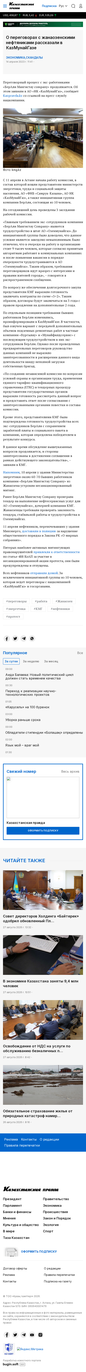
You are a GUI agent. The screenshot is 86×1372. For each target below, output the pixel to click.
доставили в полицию (39, 531)
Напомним (11, 472)
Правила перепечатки (22, 1145)
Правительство (56, 1199)
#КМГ (38, 609)
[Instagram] (40, 1335)
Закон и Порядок (57, 1218)
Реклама (11, 1139)
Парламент (12, 1206)
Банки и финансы (17, 1212)
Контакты (29, 1139)
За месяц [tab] (51, 661)
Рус (61, 6)
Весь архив (70, 771)
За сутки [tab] (11, 661)
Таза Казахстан (16, 1238)
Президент (12, 1199)
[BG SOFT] (22, 1362)
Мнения (9, 1218)
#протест (13, 616)
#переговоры (16, 601)
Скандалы (34, 57)
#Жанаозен (64, 601)
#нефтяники (60, 609)
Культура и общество (21, 1225)
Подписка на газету (58, 1281)
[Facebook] (7, 638)
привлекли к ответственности (56, 552)
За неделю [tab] (31, 661)
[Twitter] (15, 638)
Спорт (48, 1231)
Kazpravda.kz (12, 95)
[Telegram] (23, 638)
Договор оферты (15, 1268)
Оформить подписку (43, 830)
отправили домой (44, 573)
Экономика (15, 57)
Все (80, 653)
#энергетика (15, 609)
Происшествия (55, 1212)
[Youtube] (32, 1335)
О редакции (49, 1139)
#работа (41, 601)
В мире (9, 1231)
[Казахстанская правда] (22, 6)
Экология (51, 1225)
